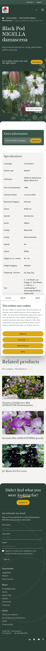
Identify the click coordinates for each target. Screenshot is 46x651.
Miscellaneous (7, 20)
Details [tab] (23, 298)
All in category (14, 369)
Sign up (6, 559)
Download (35, 141)
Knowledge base (8, 589)
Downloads (6, 602)
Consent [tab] (8, 298)
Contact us (23, 502)
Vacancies (6, 605)
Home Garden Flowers (27, 18)
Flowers (5, 576)
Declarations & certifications (13, 618)
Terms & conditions (10, 614)
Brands (5, 598)
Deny (23, 352)
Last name (6, 534)
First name (6, 525)
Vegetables (6, 572)
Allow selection (23, 346)
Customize (22, 340)
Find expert (36, 62)
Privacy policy (7, 624)
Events (4, 592)
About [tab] (38, 298)
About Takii (6, 595)
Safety (4, 621)
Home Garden (12, 18)
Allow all (23, 334)
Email (4, 543)
